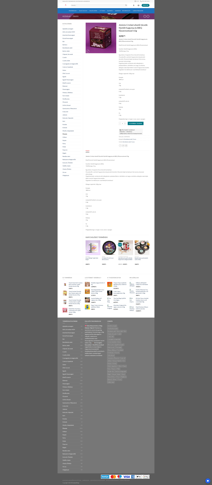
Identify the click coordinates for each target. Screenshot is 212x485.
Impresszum (85, 480)
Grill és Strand (66, 105)
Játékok (65, 115)
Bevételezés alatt (67, 48)
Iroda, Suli (65, 111)
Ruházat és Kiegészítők (69, 159)
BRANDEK (118, 10)
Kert (64, 121)
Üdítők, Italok (66, 166)
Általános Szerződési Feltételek (72, 480)
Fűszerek (65, 102)
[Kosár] (138, 5)
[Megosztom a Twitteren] (123, 145)
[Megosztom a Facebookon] (120, 145)
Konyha (65, 124)
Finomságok (73, 10)
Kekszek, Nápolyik (68, 118)
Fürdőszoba (66, 99)
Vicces (64, 172)
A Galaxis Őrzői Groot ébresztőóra (108, 258)
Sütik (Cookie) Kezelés (112, 480)
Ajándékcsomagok (68, 29)
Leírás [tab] (87, 152)
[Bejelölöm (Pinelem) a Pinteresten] (126, 145)
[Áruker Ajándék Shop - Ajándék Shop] (65, 5)
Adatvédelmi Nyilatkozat (97, 480)
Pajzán (64, 140)
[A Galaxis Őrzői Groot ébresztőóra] (109, 247)
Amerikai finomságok (69, 35)
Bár (64, 41)
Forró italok (66, 95)
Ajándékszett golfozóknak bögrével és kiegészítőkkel (125, 258)
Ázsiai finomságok (68, 38)
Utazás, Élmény (67, 169)
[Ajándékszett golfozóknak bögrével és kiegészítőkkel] (125, 247)
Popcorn (65, 150)
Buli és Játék (93, 10)
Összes (75, 16)
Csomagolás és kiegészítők (70, 64)
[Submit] (126, 5)
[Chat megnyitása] (207, 480)
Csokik (65, 57)
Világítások (66, 175)
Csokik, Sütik (66, 60)
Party (64, 143)
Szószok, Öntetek (68, 162)
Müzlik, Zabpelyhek (68, 131)
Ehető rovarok (67, 83)
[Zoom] (87, 51)
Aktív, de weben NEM (69, 32)
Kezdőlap (67, 16)
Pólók (64, 147)
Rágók (64, 153)
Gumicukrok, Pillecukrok (70, 108)
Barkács (65, 44)
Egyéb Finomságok (68, 79)
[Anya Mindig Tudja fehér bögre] (93, 247)
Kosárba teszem (135, 123)
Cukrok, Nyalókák (68, 67)
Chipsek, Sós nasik (68, 54)
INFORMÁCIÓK (126, 10)
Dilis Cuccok (83, 10)
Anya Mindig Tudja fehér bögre (92, 258)
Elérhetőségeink (138, 10)
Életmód (110, 10)
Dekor (64, 70)
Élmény (115, 379)
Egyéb (64, 76)
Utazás (123, 374)
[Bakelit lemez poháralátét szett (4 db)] (142, 247)
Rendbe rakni (66, 156)
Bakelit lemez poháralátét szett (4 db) (141, 258)
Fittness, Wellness (68, 92)
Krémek (65, 127)
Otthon (102, 10)
